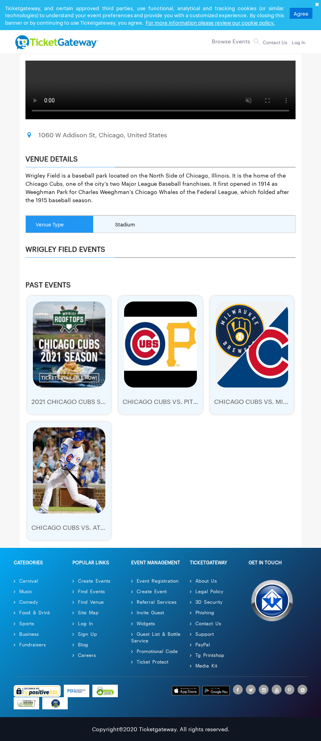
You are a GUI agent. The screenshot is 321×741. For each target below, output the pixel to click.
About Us (206, 580)
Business (29, 633)
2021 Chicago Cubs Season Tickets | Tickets (105, 401)
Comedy (28, 601)
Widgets (146, 623)
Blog (83, 644)
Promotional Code (157, 651)
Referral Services (157, 601)
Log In (85, 623)
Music (25, 591)
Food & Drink (34, 612)
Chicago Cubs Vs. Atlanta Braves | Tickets (103, 527)
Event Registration (158, 580)
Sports (26, 623)
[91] (56, 40)
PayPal (202, 644)
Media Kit (206, 665)
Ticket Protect (152, 661)
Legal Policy (209, 591)
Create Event (152, 591)
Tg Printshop (209, 654)
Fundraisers (32, 644)
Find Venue (91, 601)
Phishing (204, 612)
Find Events (91, 591)
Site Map (88, 612)
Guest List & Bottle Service (155, 637)
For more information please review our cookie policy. (210, 22)
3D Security (208, 601)
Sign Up (87, 633)
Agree (301, 13)
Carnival (28, 580)
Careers (87, 654)
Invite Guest (150, 612)
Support (204, 633)
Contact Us (208, 623)
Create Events (94, 580)
